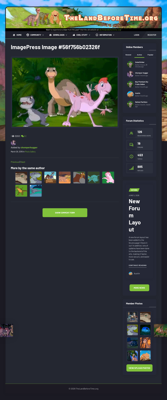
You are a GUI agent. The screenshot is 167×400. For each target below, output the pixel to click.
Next (23, 161)
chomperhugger (29, 147)
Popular (150, 55)
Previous (15, 161)
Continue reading (138, 265)
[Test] (132, 342)
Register (152, 35)
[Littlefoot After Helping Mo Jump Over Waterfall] (132, 355)
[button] (65, 212)
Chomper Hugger (141, 73)
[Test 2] (145, 329)
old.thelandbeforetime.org (110, 30)
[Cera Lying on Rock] (145, 355)
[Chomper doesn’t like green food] (132, 329)
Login (136, 35)
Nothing (134, 190)
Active (139, 55)
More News (139, 287)
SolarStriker (139, 62)
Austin (137, 93)
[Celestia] (132, 316)
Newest (128, 55)
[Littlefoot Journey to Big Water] (145, 342)
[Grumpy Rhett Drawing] (145, 316)
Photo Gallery (30, 151)
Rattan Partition (141, 102)
